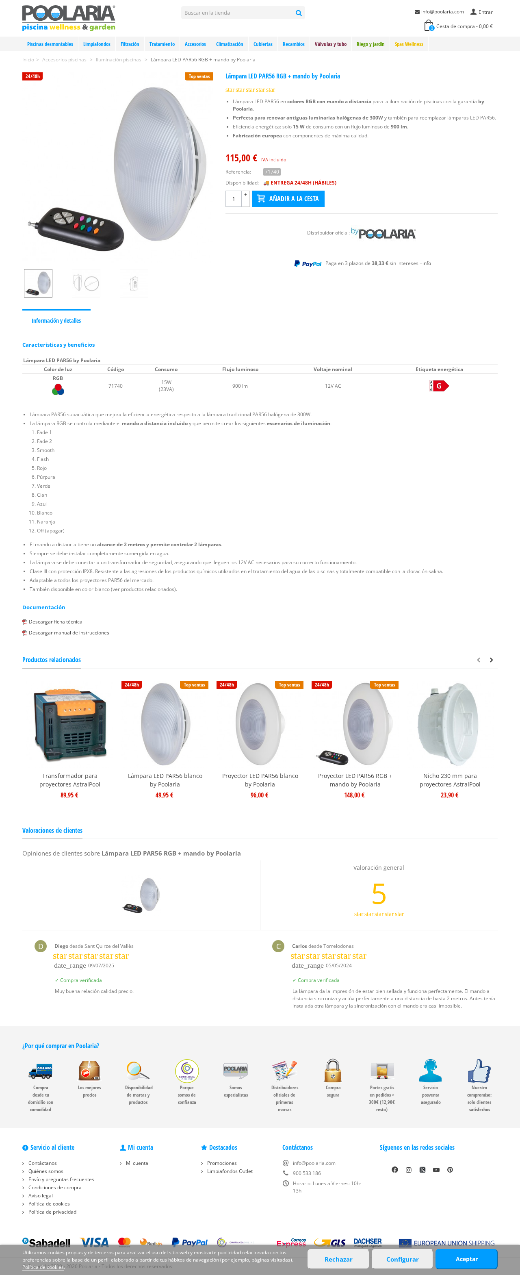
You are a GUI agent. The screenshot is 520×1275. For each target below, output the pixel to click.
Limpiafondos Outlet (229, 1171)
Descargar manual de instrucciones (69, 632)
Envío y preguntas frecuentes (60, 1179)
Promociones (221, 1163)
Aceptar (467, 1259)
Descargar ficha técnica (55, 621)
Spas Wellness (409, 44)
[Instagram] (409, 1170)
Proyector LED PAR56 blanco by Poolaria (260, 780)
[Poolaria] (68, 17)
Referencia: (238, 171)
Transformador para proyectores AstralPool (69, 780)
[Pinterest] (450, 1170)
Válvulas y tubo (331, 44)
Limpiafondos (96, 44)
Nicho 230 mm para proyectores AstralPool (450, 780)
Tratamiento (162, 44)
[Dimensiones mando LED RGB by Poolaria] (142, 283)
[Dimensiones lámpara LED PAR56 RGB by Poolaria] (94, 283)
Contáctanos (42, 1163)
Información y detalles (56, 320)
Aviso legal (40, 1195)
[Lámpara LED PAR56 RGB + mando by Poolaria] (117, 167)
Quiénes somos (45, 1171)
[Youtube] (436, 1170)
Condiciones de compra (54, 1187)
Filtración (130, 44)
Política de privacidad (51, 1211)
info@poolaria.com (442, 11)
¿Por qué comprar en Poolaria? (60, 1045)
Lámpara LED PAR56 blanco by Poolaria (165, 780)
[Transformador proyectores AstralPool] (69, 724)
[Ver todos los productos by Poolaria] (383, 232)
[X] (422, 1170)
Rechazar (339, 1259)
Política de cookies (48, 1203)
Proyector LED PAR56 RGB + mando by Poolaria (355, 780)
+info (425, 263)
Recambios (294, 44)
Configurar (402, 1259)
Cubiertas (263, 44)
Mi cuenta (136, 1163)
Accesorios (195, 44)
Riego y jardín (371, 44)
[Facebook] (395, 1170)
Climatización (229, 44)
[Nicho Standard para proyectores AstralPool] (450, 724)
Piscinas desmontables (50, 44)
